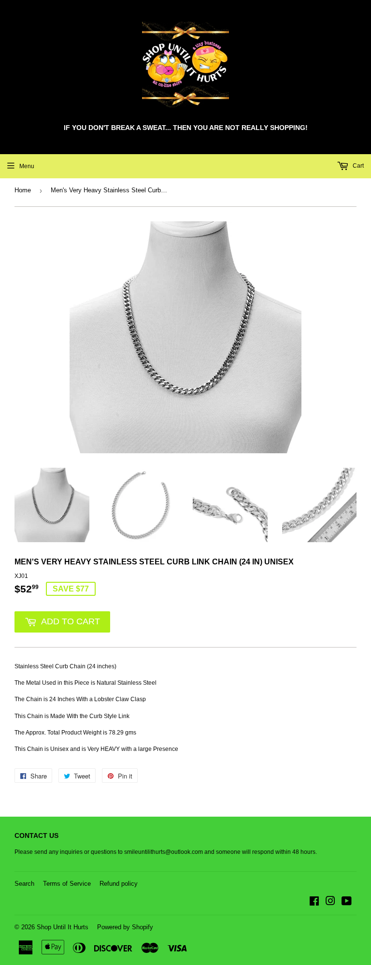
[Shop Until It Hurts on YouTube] (347, 902)
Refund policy (119, 883)
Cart (357, 165)
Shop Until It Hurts (62, 927)
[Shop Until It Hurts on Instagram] (330, 902)
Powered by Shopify (125, 927)
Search (24, 883)
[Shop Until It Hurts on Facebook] (314, 902)
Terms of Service (67, 883)
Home (22, 190)
